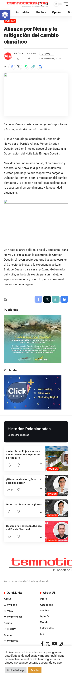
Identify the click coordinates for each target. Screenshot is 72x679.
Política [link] (10, 20)
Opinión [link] (52, 494)
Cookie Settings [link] (15, 670)
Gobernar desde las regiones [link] (24, 504)
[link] (5, 15)
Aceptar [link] (35, 670)
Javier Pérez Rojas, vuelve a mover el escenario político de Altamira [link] (23, 454)
